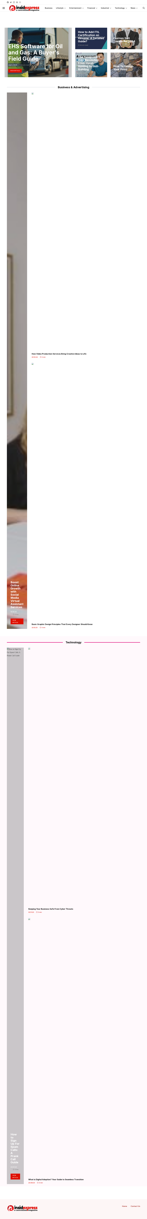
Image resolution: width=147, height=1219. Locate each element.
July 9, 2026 (12, 65)
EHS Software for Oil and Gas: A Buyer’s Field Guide (35, 52)
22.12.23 (34, 627)
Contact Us (135, 1206)
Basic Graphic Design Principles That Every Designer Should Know (62, 624)
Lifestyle (59, 8)
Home (124, 1206)
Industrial (105, 8)
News (133, 8)
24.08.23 (31, 1183)
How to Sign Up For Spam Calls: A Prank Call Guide (15, 1148)
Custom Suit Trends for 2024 (124, 40)
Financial (91, 8)
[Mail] (20, 2)
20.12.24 (35, 357)
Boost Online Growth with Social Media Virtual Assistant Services (17, 595)
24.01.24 (14, 1167)
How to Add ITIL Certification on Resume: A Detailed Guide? (91, 36)
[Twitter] (11, 2)
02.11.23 (31, 912)
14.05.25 (14, 612)
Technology (120, 8)
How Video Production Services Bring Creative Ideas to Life (59, 354)
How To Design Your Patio (123, 68)
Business (48, 8)
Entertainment (75, 8)
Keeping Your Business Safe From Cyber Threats (50, 909)
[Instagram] (14, 2)
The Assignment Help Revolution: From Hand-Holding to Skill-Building (89, 63)
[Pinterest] (17, 2)
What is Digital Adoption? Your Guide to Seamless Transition (56, 1179)
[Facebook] (8, 2)
